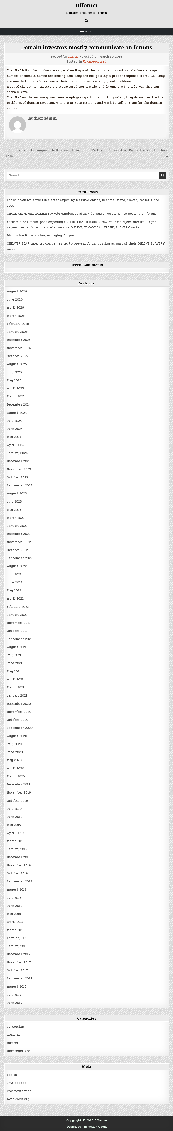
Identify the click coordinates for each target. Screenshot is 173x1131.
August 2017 (17, 986)
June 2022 (14, 582)
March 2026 (16, 315)
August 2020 (17, 736)
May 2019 (14, 824)
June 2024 (15, 428)
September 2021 (19, 639)
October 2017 (17, 970)
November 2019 (19, 792)
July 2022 (14, 574)
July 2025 (14, 372)
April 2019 (15, 833)
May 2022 (14, 590)
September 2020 (20, 727)
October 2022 (17, 550)
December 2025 (19, 339)
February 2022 (18, 606)
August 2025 (17, 364)
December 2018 (18, 857)
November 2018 (19, 865)
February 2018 (18, 938)
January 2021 (17, 695)
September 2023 (19, 485)
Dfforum (87, 5)
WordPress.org (18, 1099)
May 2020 (14, 760)
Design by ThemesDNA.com (87, 1126)
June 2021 (14, 663)
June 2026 (15, 299)
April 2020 (15, 768)
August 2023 (17, 493)
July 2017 (14, 994)
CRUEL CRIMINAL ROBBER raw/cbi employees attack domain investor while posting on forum (81, 213)
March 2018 (15, 930)
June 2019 (14, 816)
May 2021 (14, 671)
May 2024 (14, 436)
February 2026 (18, 323)
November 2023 (19, 469)
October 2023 (17, 477)
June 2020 (15, 752)
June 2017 (14, 1002)
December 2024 (19, 404)
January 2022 (17, 614)
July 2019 (14, 808)
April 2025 (15, 388)
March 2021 (15, 687)
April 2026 (15, 307)
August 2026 (17, 291)
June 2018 (14, 905)
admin (73, 56)
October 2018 (17, 873)
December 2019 (18, 784)
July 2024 (14, 420)
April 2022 (15, 598)
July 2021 (14, 655)
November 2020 (19, 711)
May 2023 (14, 509)
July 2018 (14, 897)
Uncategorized (95, 61)
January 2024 (17, 453)
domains (13, 1034)
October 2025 (17, 356)
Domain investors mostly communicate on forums (86, 47)
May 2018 (14, 913)
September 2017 (19, 978)
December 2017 (18, 954)
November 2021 (19, 622)
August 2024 (17, 412)
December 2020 (19, 703)
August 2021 (16, 647)
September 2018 (19, 881)
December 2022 (18, 533)
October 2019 (17, 800)
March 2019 (15, 841)
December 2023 (19, 461)
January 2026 (17, 331)
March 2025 (16, 396)
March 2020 (16, 776)
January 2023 (17, 525)
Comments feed (19, 1091)
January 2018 (17, 946)
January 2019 (17, 849)
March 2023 (16, 517)
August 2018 (17, 889)
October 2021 (17, 630)
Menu (89, 31)
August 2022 (17, 566)
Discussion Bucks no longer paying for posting (44, 235)
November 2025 (19, 348)
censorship (15, 1026)
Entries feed (17, 1082)
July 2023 (14, 501)
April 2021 (15, 679)
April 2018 (15, 921)
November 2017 (19, 962)
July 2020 (14, 744)
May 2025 (14, 380)
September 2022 (19, 558)
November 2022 (19, 542)
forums (12, 1042)
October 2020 (17, 719)
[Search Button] (86, 21)
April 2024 (15, 445)
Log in (12, 1074)
